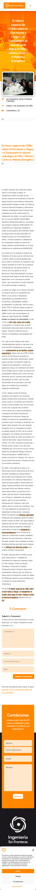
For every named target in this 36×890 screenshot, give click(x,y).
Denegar (18, 876)
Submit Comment (23, 676)
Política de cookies (17, 886)
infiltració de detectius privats (17, 547)
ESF (3, 600)
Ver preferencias (18, 882)
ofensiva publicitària (26, 515)
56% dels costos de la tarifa (19, 322)
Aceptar (18, 871)
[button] (33, 850)
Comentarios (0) (13, 110)
